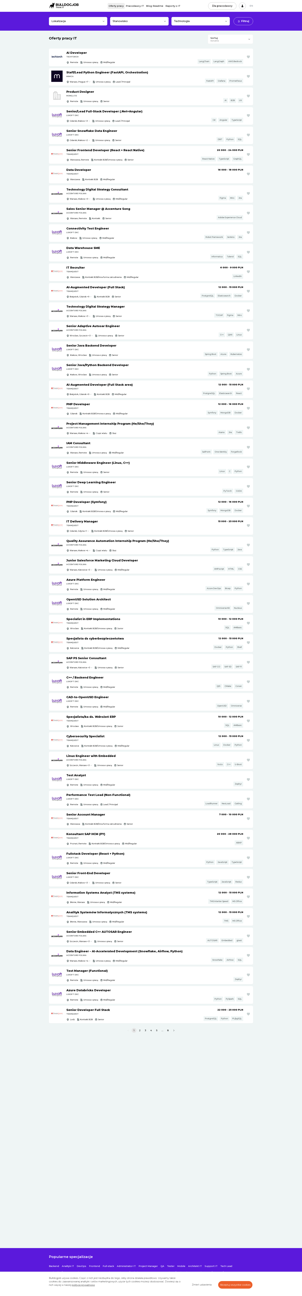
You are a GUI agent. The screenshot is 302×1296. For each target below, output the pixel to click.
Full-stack (108, 1266)
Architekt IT (195, 1266)
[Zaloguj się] (242, 6)
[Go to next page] (174, 1030)
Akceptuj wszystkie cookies (235, 1284)
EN (251, 5)
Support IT (211, 1266)
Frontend (94, 1266)
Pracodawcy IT (135, 5)
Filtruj (245, 21)
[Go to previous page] (128, 1030)
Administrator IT (126, 1266)
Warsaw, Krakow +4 (79, 433)
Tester (170, 1266)
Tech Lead (226, 1266)
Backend (54, 1266)
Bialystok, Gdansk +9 (79, 394)
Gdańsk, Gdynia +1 (78, 531)
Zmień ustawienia (202, 1284)
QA (162, 1266)
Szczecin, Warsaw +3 (80, 765)
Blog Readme (154, 5)
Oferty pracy (116, 5)
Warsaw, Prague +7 (79, 82)
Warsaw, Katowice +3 (80, 570)
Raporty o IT (172, 5)
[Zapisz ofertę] (248, 57)
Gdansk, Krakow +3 (79, 121)
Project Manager (148, 1266)
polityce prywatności (83, 1285)
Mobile (181, 1266)
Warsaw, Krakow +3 (79, 199)
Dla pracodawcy (222, 5)
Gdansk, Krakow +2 (79, 140)
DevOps (81, 1266)
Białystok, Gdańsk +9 (79, 296)
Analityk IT (68, 1266)
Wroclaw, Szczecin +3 (80, 335)
